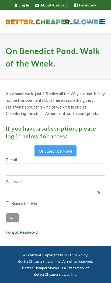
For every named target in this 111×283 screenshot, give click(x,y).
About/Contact (54, 5)
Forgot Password (22, 232)
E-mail (11, 159)
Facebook (87, 5)
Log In (24, 5)
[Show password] (98, 191)
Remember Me (24, 203)
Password (14, 181)
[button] (102, 21)
